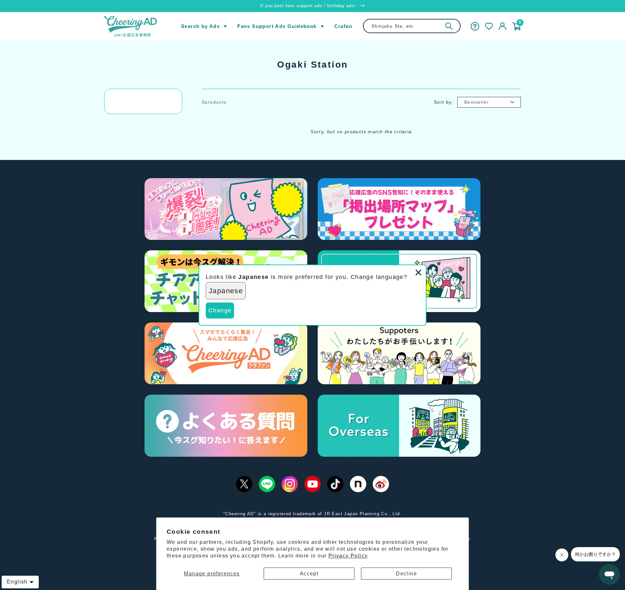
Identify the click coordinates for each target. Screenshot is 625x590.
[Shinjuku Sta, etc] (448, 26)
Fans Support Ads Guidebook (276, 26)
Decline (406, 573)
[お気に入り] (489, 26)
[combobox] (412, 26)
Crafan (343, 26)
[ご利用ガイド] (475, 26)
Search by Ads (200, 26)
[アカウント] (502, 26)
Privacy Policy (348, 555)
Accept (309, 573)
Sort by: (443, 102)
